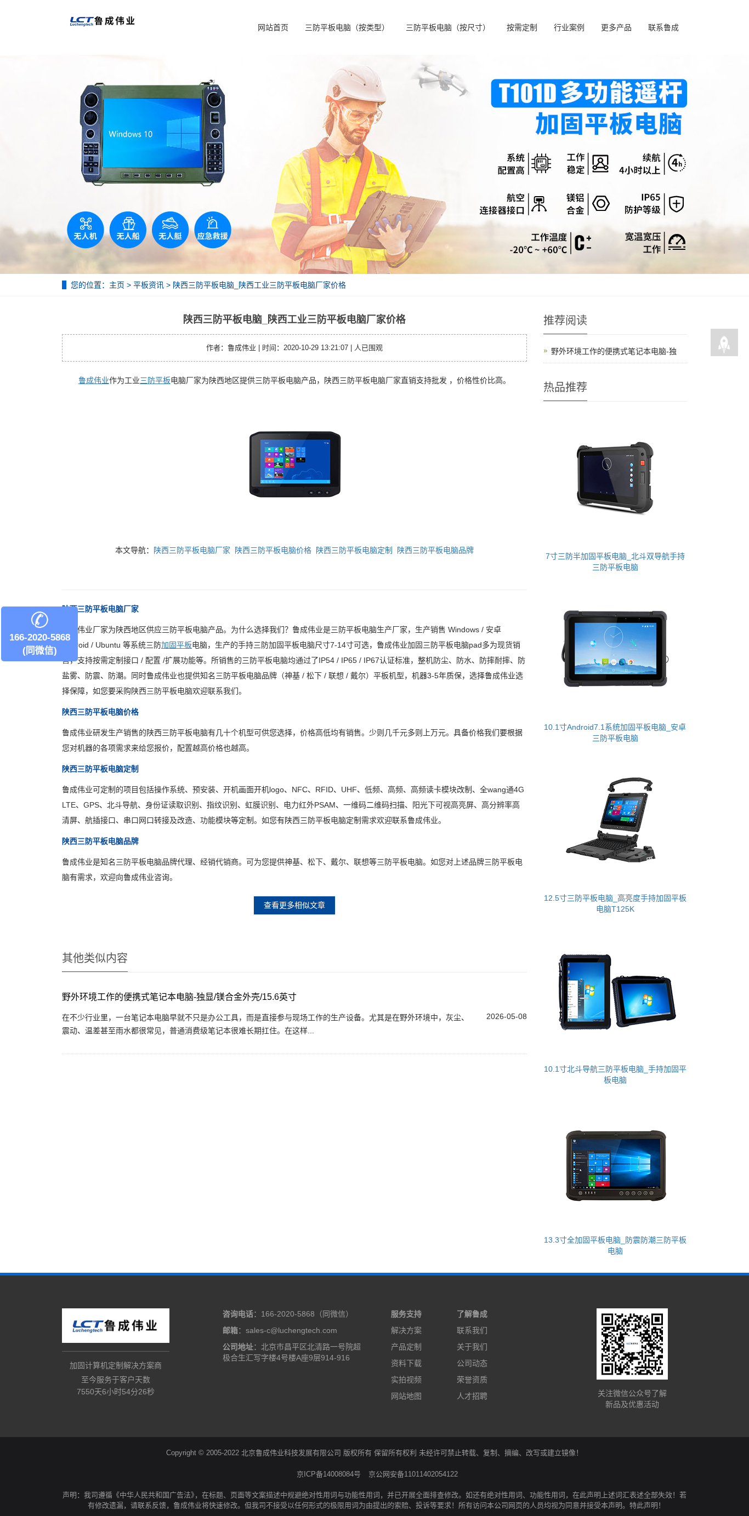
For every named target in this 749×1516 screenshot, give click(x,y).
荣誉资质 (472, 1379)
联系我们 (472, 1330)
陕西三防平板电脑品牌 (435, 550)
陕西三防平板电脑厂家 (192, 550)
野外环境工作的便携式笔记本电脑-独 (614, 351)
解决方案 (406, 1330)
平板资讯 (148, 285)
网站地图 (406, 1396)
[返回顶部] (724, 343)
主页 (116, 285)
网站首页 (273, 27)
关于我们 (472, 1346)
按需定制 (522, 27)
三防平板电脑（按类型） (347, 27)
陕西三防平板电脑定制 (354, 550)
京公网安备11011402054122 (413, 1474)
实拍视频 (406, 1379)
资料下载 (406, 1363)
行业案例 (569, 27)
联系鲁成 (663, 27)
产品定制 (406, 1346)
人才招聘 (472, 1396)
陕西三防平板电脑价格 (273, 550)
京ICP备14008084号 (329, 1474)
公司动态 (472, 1363)
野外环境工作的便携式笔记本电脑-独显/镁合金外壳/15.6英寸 (179, 997)
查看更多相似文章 (294, 905)
